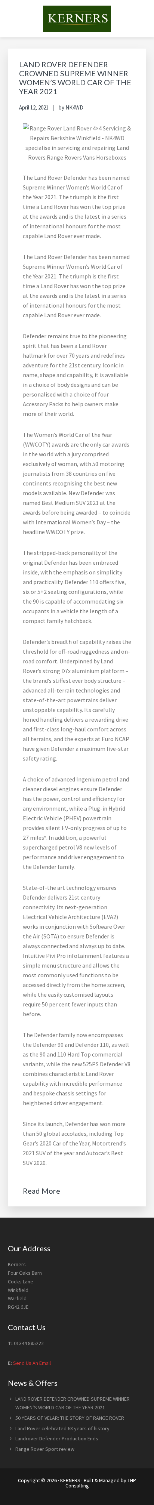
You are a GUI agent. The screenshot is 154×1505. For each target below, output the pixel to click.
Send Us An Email (32, 1363)
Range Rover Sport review (44, 1449)
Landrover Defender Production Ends (56, 1438)
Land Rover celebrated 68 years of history (62, 1428)
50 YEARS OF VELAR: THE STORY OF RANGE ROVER (69, 1418)
